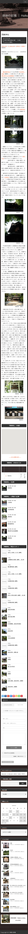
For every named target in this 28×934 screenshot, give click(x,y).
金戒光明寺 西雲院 (12, 686)
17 (10, 817)
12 (17, 814)
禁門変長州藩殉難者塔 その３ (16, 864)
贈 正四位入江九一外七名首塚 (16, 892)
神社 (20, 40)
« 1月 (3, 822)
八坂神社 (6, 177)
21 (24, 817)
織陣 (11, 843)
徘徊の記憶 (13, 932)
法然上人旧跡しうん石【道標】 (15, 552)
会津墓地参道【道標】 (13, 581)
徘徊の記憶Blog (10, 40)
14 (24, 814)
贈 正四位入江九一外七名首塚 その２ (18, 885)
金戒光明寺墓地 (11, 609)
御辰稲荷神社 (6, 72)
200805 (5, 40)
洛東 (14, 40)
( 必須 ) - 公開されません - (10, 723)
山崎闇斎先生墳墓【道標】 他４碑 (16, 559)
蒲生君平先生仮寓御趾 (8, 76)
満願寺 (9, 673)
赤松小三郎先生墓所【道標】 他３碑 (16, 595)
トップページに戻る (7, 762)
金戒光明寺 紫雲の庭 (13, 652)
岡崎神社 (10, 488)
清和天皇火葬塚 (11, 616)
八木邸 (11, 871)
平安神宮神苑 (11, 509)
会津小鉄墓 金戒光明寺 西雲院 (15, 680)
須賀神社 (22, 109)
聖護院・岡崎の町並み (19, 756)
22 (3, 820)
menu (25, 1)
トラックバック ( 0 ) (8, 704)
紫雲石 (9, 659)
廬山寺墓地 (12, 899)
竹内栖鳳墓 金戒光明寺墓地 (14, 623)
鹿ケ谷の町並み (11, 666)
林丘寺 (11, 850)
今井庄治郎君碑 (11, 638)
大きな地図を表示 (15, 457)
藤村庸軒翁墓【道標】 (13, 566)
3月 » (5, 822)
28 (24, 820)
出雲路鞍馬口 (12, 878)
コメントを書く (8, 42)
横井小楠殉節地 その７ (15, 906)
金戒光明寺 (10, 631)
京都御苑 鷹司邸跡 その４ (15, 857)
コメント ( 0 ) (20, 704)
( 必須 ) (5, 718)
